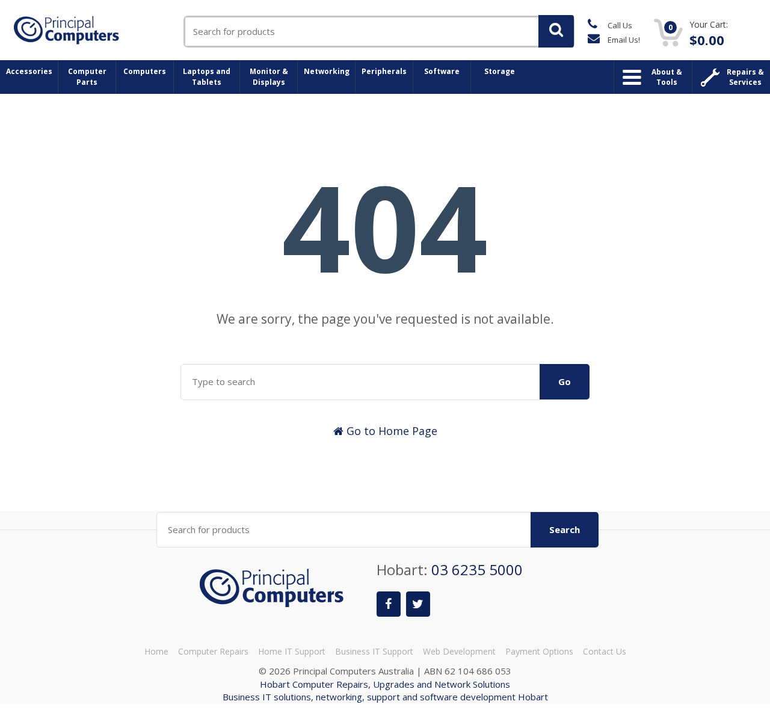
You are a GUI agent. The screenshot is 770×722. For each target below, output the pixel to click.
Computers (144, 71)
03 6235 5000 (477, 569)
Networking (327, 71)
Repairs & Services (745, 77)
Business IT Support (374, 651)
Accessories (29, 71)
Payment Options (539, 651)
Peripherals (384, 71)
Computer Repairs (213, 651)
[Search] (556, 31)
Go (564, 381)
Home (156, 651)
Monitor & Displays (269, 76)
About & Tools (666, 77)
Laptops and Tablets (206, 76)
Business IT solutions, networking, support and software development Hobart (385, 697)
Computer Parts (87, 76)
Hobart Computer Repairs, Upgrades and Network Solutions (385, 684)
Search (564, 529)
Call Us (619, 25)
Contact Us (604, 651)
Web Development (459, 651)
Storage (499, 71)
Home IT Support (291, 651)
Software (442, 71)
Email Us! (623, 39)
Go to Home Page (390, 431)
